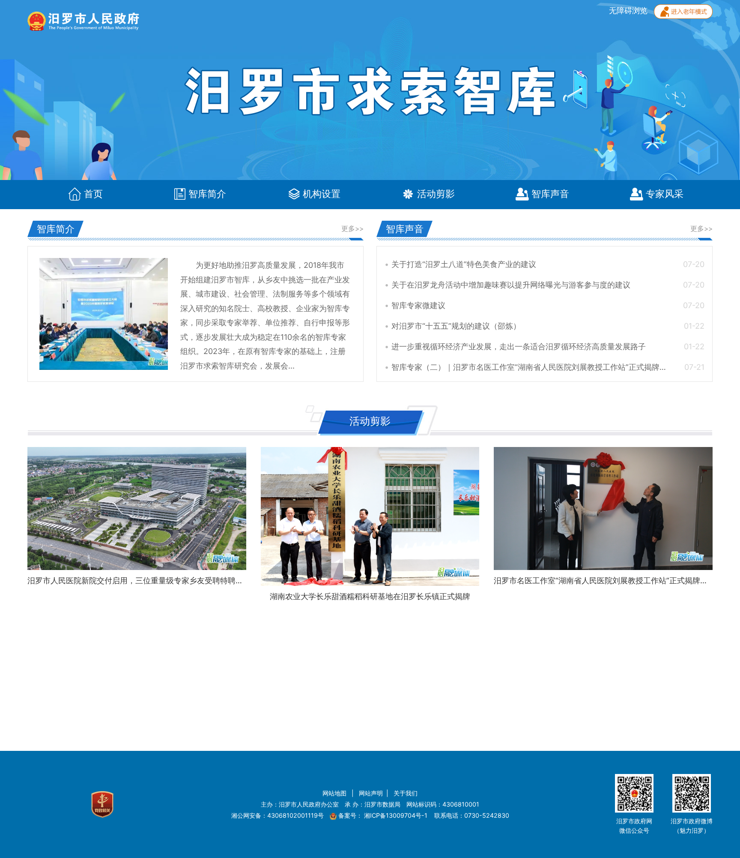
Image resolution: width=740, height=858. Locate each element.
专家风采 (664, 194)
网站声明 (371, 793)
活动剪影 (436, 194)
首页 (93, 194)
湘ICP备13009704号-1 (396, 815)
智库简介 (207, 194)
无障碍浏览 (629, 10)
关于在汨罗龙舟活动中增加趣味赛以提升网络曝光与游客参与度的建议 (547, 284)
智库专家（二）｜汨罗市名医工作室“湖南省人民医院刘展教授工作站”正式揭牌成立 (547, 367)
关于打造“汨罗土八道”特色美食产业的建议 (547, 264)
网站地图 (335, 793)
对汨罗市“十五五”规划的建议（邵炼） (547, 325)
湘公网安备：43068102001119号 (277, 815)
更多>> (352, 229)
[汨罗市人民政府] (83, 14)
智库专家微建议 (547, 305)
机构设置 (321, 194)
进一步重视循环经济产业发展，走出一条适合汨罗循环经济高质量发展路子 (547, 346)
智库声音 (550, 194)
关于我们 (406, 793)
